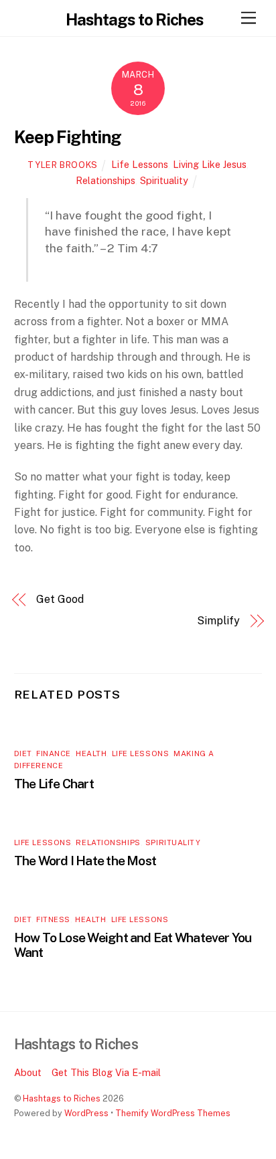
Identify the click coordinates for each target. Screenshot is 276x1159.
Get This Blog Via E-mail (106, 1072)
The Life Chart (54, 783)
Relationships (105, 180)
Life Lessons (139, 164)
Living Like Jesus (210, 164)
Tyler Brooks (62, 165)
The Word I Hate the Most (85, 860)
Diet (22, 753)
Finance (53, 753)
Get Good (59, 599)
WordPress (86, 1113)
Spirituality (164, 180)
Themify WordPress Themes (172, 1113)
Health (91, 753)
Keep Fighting (68, 137)
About (28, 1072)
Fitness (53, 919)
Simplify (218, 620)
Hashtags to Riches (61, 1098)
